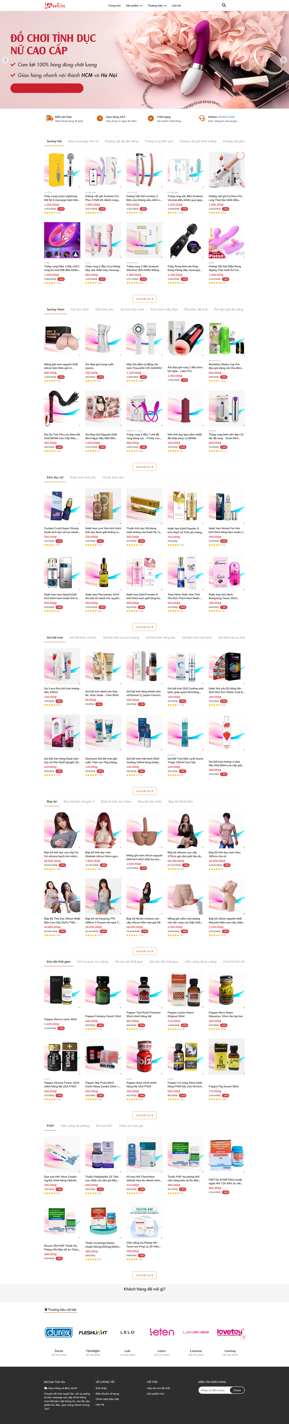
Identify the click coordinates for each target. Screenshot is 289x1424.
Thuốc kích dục (113, 477)
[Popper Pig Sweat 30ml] (227, 1057)
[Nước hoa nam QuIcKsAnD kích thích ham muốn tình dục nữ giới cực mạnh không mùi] (62, 572)
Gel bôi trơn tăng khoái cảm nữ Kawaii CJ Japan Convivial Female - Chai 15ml (144, 695)
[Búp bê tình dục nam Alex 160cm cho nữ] (227, 830)
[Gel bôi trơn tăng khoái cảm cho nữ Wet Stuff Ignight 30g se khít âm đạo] (62, 732)
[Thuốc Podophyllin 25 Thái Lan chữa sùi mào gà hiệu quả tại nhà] (103, 1154)
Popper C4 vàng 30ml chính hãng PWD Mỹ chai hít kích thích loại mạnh (185, 1086)
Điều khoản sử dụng (107, 1393)
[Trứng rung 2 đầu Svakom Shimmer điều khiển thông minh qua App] (144, 240)
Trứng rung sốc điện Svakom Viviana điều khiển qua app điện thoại (185, 199)
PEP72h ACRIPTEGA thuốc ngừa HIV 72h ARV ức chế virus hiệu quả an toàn (225, 1183)
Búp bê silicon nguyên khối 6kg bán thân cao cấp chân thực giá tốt (226, 922)
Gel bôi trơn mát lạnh (197, 637)
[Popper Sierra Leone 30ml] (62, 990)
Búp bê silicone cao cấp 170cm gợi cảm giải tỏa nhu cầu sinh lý (185, 856)
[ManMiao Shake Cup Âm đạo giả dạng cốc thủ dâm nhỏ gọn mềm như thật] (227, 338)
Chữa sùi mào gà (131, 1126)
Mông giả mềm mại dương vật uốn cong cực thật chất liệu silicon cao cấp (184, 922)
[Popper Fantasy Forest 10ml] (103, 990)
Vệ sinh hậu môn (132, 309)
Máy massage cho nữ (83, 141)
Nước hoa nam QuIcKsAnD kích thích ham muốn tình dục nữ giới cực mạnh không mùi (62, 598)
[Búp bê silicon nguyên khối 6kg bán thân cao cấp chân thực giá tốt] (227, 896)
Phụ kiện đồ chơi (196, 309)
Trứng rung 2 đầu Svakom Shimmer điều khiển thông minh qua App (142, 270)
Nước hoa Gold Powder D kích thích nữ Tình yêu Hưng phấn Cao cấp (185, 532)
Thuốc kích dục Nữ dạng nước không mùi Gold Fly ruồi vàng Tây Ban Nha (144, 532)
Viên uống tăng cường (200, 961)
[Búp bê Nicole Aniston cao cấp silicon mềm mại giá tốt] (144, 896)
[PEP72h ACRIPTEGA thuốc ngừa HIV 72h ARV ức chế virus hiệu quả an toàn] (227, 1154)
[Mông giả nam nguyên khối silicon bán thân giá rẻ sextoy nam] (62, 338)
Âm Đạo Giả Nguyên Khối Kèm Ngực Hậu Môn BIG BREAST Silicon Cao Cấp (101, 438)
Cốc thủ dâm (80, 309)
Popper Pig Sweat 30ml (224, 1086)
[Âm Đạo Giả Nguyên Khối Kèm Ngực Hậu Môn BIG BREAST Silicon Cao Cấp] (103, 408)
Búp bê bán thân (150, 801)
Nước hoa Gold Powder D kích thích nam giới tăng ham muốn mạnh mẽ (144, 598)
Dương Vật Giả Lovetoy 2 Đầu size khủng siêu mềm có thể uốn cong (144, 199)
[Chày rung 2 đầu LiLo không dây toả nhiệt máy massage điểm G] (103, 240)
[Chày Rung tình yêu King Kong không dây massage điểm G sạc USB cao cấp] (186, 240)
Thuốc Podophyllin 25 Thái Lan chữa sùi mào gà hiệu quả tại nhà (101, 1180)
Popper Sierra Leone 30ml (60, 1019)
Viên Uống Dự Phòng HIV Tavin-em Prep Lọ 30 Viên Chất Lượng (142, 1246)
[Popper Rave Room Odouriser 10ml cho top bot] (227, 990)
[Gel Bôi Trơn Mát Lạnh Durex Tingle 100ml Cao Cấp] (186, 732)
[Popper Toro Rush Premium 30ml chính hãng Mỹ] (144, 990)
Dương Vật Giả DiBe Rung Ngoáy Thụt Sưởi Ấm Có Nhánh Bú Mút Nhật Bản (225, 270)
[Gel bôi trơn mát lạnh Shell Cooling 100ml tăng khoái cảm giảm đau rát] (144, 732)
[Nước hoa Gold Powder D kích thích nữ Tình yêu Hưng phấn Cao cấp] (186, 506)
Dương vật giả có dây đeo (241, 141)
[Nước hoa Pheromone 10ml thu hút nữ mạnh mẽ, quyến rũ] (103, 572)
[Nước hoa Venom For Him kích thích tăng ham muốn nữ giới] (227, 506)
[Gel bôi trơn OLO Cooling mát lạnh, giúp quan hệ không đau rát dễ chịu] (186, 666)
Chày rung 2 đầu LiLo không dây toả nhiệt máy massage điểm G (102, 270)
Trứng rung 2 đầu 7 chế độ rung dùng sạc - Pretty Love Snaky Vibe (143, 438)
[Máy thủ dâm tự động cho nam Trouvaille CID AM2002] (144, 338)
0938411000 (226, 117)
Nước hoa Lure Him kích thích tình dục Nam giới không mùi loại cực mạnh (103, 532)
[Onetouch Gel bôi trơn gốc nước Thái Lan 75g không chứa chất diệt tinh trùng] (103, 732)
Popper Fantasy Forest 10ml (103, 1016)
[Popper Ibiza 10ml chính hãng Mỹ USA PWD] (144, 1057)
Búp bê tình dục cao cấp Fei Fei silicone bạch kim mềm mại (61, 856)
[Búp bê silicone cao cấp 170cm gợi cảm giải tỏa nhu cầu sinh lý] (186, 830)
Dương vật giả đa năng (121, 141)
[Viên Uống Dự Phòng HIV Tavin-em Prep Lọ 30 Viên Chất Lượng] (144, 1221)
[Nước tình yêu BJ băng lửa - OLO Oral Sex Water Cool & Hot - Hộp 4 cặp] (227, 666)
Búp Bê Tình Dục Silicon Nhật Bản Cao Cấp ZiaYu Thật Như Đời (62, 922)
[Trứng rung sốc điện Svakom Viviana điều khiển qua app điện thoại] (186, 170)
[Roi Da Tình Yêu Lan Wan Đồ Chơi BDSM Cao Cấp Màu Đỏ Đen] (62, 408)
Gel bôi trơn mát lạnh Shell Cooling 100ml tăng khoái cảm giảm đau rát (142, 762)
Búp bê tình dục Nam (116, 801)
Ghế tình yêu (104, 309)
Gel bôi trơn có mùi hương (121, 637)
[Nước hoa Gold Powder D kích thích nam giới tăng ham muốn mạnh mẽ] (144, 572)
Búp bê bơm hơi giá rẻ (79, 801)
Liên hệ (100, 1404)
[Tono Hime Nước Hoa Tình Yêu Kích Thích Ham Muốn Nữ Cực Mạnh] (186, 572)
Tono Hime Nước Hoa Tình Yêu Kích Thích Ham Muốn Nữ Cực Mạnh (186, 598)
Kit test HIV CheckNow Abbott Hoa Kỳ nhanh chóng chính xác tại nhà (144, 1180)
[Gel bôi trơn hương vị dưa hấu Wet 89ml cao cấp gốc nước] (227, 732)
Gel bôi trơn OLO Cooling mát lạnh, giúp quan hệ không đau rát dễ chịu (186, 692)
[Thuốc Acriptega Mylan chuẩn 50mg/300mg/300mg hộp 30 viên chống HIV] (103, 1221)
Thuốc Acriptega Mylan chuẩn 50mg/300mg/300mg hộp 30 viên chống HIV (103, 1246)
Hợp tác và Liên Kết (158, 1388)
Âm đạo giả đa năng (228, 309)
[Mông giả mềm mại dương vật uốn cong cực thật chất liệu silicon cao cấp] (186, 896)
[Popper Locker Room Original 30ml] (186, 990)
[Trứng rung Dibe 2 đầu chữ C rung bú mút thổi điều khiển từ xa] (62, 240)
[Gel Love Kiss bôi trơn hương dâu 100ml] (62, 666)
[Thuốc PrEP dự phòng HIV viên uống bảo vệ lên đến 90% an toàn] (186, 1154)
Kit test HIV (104, 1126)
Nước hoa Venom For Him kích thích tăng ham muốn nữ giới (226, 532)
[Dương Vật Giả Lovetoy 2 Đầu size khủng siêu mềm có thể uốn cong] (144, 170)
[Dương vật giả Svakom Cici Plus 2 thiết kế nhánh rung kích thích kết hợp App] (103, 170)
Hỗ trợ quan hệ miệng (92, 961)
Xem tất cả (143, 299)
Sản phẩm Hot (155, 1393)
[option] (144, 60)
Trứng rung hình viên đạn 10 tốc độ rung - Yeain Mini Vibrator (226, 438)
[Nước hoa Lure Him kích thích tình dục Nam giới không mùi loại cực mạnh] (103, 506)
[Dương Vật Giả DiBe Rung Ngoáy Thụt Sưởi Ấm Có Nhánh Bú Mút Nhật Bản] (227, 240)
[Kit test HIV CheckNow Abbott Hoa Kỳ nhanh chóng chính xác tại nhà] (144, 1154)
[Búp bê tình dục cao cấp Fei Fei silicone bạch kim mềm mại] (62, 830)
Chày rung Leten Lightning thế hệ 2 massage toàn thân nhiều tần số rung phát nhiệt (61, 199)
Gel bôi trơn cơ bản (83, 637)
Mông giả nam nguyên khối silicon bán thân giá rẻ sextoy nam (61, 368)
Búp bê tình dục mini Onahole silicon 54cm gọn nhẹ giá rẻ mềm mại (101, 856)
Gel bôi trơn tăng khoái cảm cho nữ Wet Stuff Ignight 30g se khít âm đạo (62, 762)
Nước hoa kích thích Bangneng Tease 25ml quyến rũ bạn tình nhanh (224, 598)
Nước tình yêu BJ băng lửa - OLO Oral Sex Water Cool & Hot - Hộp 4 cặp (226, 692)
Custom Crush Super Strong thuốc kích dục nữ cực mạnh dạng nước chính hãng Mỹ (61, 532)
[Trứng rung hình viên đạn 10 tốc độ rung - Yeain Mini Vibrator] (227, 408)
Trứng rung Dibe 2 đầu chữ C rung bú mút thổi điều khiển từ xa (62, 270)
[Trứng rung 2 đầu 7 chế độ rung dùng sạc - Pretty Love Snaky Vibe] (144, 408)
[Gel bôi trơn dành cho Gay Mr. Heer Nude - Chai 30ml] (103, 666)
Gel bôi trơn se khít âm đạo (238, 637)
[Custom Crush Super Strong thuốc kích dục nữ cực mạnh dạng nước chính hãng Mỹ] (62, 506)
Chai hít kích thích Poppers (242, 961)
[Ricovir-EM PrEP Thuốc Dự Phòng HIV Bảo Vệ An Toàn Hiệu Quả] (62, 1221)
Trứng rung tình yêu (159, 141)
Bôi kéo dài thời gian (164, 961)
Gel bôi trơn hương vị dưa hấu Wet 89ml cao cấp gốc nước (225, 765)
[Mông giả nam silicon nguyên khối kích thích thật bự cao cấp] (144, 830)
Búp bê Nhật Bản (181, 801)
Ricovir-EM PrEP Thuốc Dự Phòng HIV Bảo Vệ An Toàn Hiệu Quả (61, 1249)
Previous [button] (5, 60)
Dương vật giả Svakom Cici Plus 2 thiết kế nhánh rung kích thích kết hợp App (102, 199)
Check (237, 1390)
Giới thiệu (101, 1388)
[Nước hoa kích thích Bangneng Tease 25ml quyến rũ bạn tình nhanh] (227, 572)
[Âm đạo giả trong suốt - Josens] (103, 338)
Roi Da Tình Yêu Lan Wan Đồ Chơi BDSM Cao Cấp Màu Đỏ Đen (62, 438)
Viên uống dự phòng (75, 1126)
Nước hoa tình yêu (83, 477)
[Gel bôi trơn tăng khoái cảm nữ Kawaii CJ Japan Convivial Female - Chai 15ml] (144, 666)
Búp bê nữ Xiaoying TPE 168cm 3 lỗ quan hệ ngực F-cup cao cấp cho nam (102, 922)
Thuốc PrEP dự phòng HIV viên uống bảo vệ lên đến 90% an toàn (184, 1180)
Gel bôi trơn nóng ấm (160, 637)
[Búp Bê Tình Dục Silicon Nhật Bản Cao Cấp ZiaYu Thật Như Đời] (62, 896)
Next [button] (283, 60)
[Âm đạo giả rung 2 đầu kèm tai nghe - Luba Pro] (186, 338)
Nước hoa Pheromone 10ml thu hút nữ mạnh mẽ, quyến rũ (102, 598)
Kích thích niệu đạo (164, 309)
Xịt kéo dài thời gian (129, 961)
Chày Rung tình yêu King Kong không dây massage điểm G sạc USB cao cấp (184, 270)
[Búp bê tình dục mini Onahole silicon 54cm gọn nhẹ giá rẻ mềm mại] (103, 830)
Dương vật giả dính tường (198, 141)
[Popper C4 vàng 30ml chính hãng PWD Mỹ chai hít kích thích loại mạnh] (186, 1057)
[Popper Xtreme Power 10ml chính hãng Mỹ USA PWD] (62, 1057)
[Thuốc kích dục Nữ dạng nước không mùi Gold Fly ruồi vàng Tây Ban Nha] (144, 506)
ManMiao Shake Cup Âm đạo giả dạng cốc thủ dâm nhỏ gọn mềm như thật (225, 368)
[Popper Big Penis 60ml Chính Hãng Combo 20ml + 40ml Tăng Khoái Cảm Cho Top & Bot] (103, 1057)
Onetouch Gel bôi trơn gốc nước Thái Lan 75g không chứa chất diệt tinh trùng (101, 762)
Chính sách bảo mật (107, 1399)
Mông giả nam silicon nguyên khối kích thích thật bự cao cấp (144, 859)
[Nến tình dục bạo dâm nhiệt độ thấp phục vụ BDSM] (186, 408)
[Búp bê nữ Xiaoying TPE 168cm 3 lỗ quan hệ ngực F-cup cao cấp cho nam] (103, 896)
